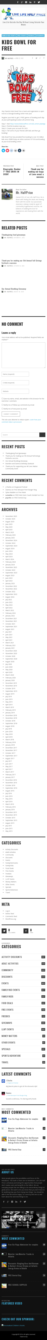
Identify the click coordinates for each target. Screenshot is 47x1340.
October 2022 (10, 592)
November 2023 (11, 567)
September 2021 (11, 626)
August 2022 (9, 597)
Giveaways (40, 35)
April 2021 (8, 640)
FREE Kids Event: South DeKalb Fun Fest (29, 495)
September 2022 (11, 594)
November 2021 (11, 621)
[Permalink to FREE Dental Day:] (4, 1150)
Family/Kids (9, 866)
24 (44, 1128)
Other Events (10, 884)
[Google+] (22, 2)
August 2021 (9, 629)
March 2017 (9, 772)
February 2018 (10, 742)
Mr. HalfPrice (8, 238)
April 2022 (8, 608)
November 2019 (11, 686)
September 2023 (11, 573)
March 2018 (9, 739)
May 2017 (8, 766)
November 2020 (11, 653)
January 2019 (10, 713)
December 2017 (11, 748)
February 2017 (10, 775)
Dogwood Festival (20, 487)
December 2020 (11, 651)
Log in (7, 911)
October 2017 (10, 753)
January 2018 (10, 745)
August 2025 (9, 522)
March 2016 (9, 804)
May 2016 (8, 799)
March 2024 (9, 559)
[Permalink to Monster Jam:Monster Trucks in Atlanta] (4, 1129)
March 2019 (9, 707)
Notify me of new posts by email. (15, 409)
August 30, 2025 (19, 292)
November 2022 (11, 589)
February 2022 (10, 613)
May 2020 (8, 670)
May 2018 (8, 734)
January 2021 (10, 648)
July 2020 (8, 664)
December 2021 (11, 618)
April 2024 (8, 556)
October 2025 (10, 519)
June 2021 (8, 635)
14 (44, 1150)
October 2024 (10, 543)
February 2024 (10, 562)
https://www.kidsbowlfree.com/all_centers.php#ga (27, 124)
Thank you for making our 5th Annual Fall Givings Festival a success (22, 261)
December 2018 (11, 715)
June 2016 (8, 796)
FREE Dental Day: (20, 498)
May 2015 (8, 831)
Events (7, 860)
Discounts (9, 857)
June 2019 (8, 699)
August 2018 (9, 726)
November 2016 (11, 783)
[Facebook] (18, 2)
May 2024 (8, 554)
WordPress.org (10, 919)
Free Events (22, 35)
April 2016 (8, 801)
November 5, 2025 (19, 238)
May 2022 (8, 605)
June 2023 (8, 578)
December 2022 (11, 586)
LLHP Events (9, 879)
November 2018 (11, 718)
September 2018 (11, 723)
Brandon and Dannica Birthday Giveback (19, 464)
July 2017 (8, 761)
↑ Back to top (23, 1336)
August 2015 (9, 823)
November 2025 (11, 516)
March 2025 (9, 532)
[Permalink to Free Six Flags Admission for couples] (4, 1120)
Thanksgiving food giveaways (13, 234)
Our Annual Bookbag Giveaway (14, 288)
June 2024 (8, 551)
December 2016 (11, 780)
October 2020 (10, 656)
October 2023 (10, 570)
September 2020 (11, 659)
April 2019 (8, 705)
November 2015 (11, 815)
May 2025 (8, 527)
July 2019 (8, 696)
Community (9, 855)
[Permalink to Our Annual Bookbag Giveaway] (23, 306)
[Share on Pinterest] (43, 58)
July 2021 (8, 632)
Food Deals (9, 868)
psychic (8, 498)
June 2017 (8, 764)
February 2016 (10, 807)
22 (44, 1138)
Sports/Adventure (11, 890)
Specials (8, 887)
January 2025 (10, 538)
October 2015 (10, 818)
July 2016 (8, 793)
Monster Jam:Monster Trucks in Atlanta (21, 1129)
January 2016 (10, 809)
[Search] (4, 2)
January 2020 (10, 680)
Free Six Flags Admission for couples (23, 1119)
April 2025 (8, 530)
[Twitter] (39, 2)
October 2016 (10, 785)
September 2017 (11, 756)
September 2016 (11, 788)
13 (44, 1285)
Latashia (8, 495)
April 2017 (8, 769)
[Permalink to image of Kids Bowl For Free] (23, 85)
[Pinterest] (34, 2)
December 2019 (11, 683)
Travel (7, 892)
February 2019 (10, 710)
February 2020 (10, 678)
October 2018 (10, 721)
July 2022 (8, 600)
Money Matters (10, 882)
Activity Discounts (11, 849)
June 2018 (8, 731)
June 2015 (8, 828)
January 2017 (10, 777)
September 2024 (11, 546)
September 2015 (11, 820)
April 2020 (8, 672)
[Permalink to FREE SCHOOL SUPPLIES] (4, 1286)
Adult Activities (10, 852)
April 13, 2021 (19, 58)
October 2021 (10, 624)
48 (44, 1119)
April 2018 (8, 737)
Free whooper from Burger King (25, 490)
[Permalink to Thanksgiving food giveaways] (23, 252)
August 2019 (9, 694)
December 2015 (11, 812)
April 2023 (8, 581)
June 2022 (8, 602)
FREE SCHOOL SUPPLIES (17, 1284)
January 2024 (10, 565)
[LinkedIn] (30, 2)
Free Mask (22, 492)
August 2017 (9, 758)
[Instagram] (26, 2)
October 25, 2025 (19, 266)
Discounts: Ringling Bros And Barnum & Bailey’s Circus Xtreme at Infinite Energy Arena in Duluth (23, 1140)
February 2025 (10, 535)
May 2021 (8, 637)
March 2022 (9, 610)
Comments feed (11, 916)
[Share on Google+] (40, 58)
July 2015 (8, 826)
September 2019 (11, 691)
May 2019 (8, 702)
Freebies (31, 35)
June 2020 (8, 667)
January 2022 (10, 616)
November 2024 (11, 540)
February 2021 (10, 645)
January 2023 (10, 583)
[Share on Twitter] (36, 58)
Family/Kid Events (9, 35)
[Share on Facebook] (32, 58)
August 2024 (9, 548)
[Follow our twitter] (4, 930)
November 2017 (11, 750)
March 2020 (9, 675)
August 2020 (9, 661)
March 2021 (9, 643)
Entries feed (9, 914)
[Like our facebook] (26, 930)
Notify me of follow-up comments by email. (18, 405)
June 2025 (8, 524)
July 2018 (8, 729)
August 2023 (9, 575)
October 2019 (10, 688)
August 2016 (9, 791)
